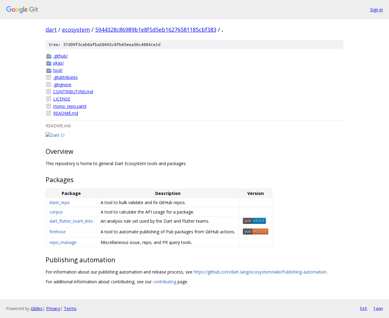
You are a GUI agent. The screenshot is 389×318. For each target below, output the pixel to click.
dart (51, 29)
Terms (70, 308)
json (378, 308)
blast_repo (60, 202)
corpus (56, 212)
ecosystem (76, 29)
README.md (65, 113)
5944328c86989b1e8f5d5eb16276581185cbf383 (155, 29)
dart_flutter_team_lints (71, 221)
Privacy (53, 308)
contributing (164, 281)
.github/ (60, 56)
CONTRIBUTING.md (73, 91)
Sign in (376, 9)
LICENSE (61, 99)
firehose (58, 232)
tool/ (58, 70)
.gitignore (62, 84)
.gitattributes (65, 77)
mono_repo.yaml (69, 106)
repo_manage (63, 242)
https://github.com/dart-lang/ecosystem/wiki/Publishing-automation (260, 272)
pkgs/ (58, 63)
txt (363, 308)
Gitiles (37, 308)
